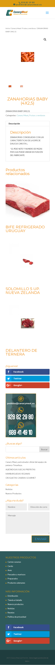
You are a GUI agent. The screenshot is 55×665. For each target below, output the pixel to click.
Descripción (14, 123)
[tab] (27, 123)
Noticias (9, 489)
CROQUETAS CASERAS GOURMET (21, 478)
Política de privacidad (17, 617)
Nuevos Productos (13, 493)
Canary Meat (16, 28)
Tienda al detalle (15, 600)
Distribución (13, 596)
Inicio (8, 28)
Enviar (40, 539)
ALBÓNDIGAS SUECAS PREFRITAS (20, 469)
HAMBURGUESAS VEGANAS (18, 474)
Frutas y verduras (29, 28)
